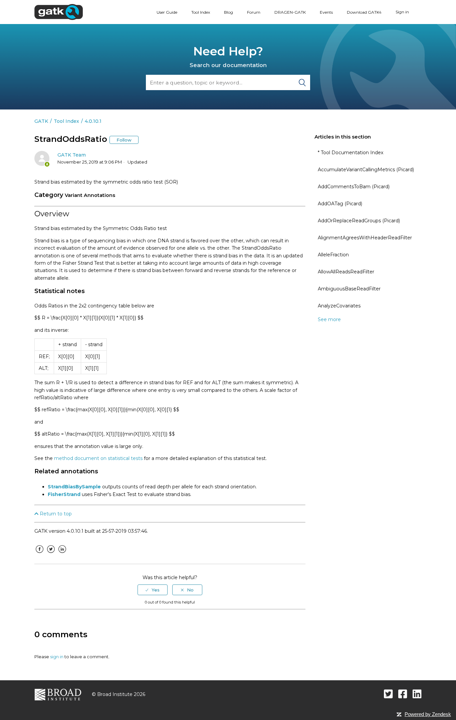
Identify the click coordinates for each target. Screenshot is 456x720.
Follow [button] (124, 140)
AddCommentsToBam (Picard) (354, 187)
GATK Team (71, 155)
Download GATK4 (364, 12)
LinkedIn (62, 554)
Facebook (39, 554)
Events (326, 12)
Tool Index (200, 12)
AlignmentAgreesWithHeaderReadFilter (365, 238)
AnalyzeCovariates (339, 306)
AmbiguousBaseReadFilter (349, 289)
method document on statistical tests (98, 458)
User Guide (167, 12)
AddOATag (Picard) (340, 204)
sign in (56, 656)
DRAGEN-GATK (290, 12)
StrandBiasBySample (74, 487)
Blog (228, 12)
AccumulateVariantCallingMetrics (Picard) (366, 170)
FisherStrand (64, 494)
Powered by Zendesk (428, 714)
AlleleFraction (333, 255)
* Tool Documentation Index (350, 153)
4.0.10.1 (93, 121)
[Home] (58, 12)
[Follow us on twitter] (388, 693)
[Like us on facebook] (402, 693)
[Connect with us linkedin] (417, 693)
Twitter (51, 554)
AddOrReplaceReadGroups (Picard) (359, 221)
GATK (41, 121)
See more (329, 319)
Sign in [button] (402, 11)
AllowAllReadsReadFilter (346, 272)
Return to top (55, 514)
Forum (253, 12)
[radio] (153, 589)
